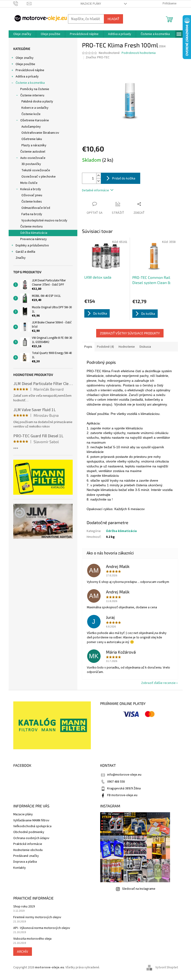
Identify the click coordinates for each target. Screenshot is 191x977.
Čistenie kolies (31, 201)
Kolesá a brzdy (30, 189)
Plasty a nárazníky (33, 145)
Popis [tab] (88, 346)
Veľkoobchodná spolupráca (32, 826)
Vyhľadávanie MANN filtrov (31, 820)
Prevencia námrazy (33, 239)
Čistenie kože (31, 114)
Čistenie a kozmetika (30, 83)
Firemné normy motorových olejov (37, 917)
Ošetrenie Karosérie (34, 120)
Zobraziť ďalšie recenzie (158, 683)
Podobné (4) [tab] (105, 346)
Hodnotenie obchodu (28, 850)
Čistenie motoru (31, 226)
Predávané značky (26, 856)
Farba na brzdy (31, 214)
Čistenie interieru (32, 95)
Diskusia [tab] (145, 346)
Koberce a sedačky (34, 107)
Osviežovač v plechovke (38, 176)
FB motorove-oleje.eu (122, 795)
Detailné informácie (95, 190)
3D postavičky (31, 164)
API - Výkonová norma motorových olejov (41, 928)
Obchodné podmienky (28, 832)
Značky (21, 258)
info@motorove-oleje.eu (124, 774)
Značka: (97, 57)
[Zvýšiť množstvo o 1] (98, 175)
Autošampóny (31, 126)
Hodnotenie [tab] (127, 346)
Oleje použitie (25, 64)
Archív (22, 951)
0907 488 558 (116, 781)
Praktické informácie (27, 844)
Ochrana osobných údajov (31, 838)
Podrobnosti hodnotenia (139, 53)
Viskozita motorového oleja (32, 939)
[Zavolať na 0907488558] (20, 3)
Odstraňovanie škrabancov (40, 132)
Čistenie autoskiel (32, 151)
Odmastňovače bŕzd (35, 208)
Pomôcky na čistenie (34, 89)
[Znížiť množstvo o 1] (98, 181)
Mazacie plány (91, 4)
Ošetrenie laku (31, 139)
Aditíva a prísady (27, 76)
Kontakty (19, 867)
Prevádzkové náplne (30, 70)
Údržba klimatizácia (33, 233)
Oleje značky (25, 58)
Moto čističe (29, 183)
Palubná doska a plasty (37, 101)
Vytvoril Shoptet (166, 967)
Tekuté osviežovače (35, 170)
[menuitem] (22, 34)
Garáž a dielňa (25, 251)
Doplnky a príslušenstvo (32, 245)
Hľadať (113, 19)
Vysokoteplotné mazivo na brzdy (44, 220)
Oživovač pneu (31, 195)
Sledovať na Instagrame (138, 888)
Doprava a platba (25, 861)
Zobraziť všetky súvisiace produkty (130, 333)
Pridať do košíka (123, 178)
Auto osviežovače (32, 158)
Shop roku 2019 (24, 906)
